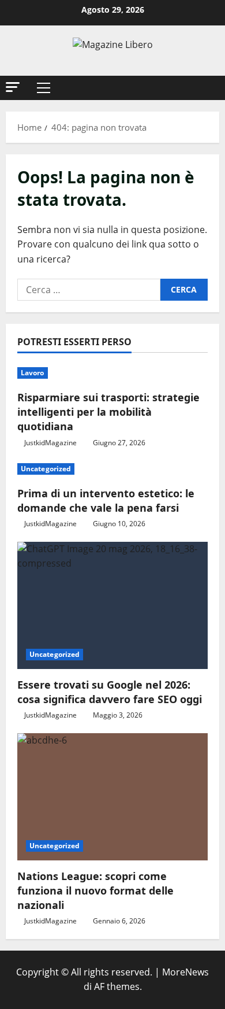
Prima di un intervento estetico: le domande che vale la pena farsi (105, 500)
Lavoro (32, 373)
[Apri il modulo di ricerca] (204, 88)
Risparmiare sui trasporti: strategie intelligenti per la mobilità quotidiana (108, 411)
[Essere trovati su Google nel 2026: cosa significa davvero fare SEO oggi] (112, 605)
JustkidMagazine (50, 443)
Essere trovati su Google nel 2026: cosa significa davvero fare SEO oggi (109, 692)
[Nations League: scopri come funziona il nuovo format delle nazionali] (112, 796)
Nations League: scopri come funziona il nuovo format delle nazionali (95, 890)
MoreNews (185, 972)
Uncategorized (46, 469)
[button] (13, 87)
